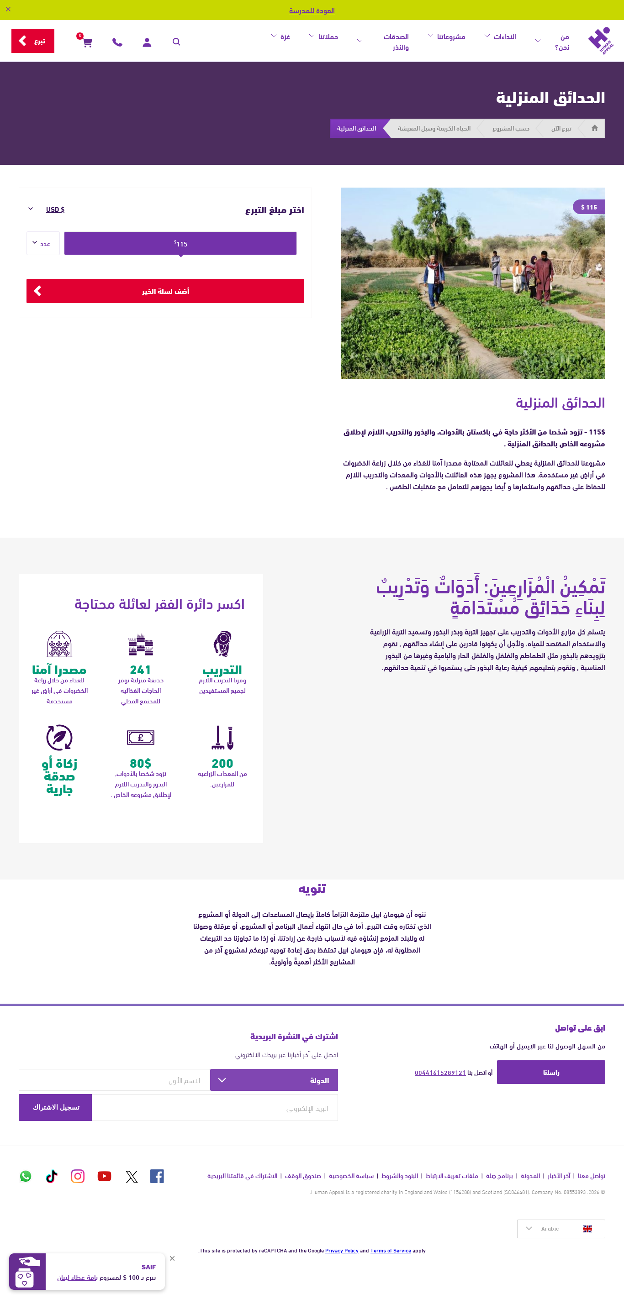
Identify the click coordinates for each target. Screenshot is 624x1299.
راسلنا (551, 1071)
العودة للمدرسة (312, 10)
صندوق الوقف (303, 1175)
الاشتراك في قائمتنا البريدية (242, 1175)
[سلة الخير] (87, 44)
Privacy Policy (342, 1250)
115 (180, 243)
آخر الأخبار (559, 1175)
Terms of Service (390, 1250)
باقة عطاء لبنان (77, 1276)
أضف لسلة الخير (165, 290)
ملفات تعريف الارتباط (452, 1175)
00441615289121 (440, 1072)
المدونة (530, 1175)
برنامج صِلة (499, 1175)
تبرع (39, 40)
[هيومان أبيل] (601, 41)
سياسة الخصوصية (351, 1175)
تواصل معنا (591, 1175)
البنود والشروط (399, 1175)
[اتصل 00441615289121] (117, 44)
